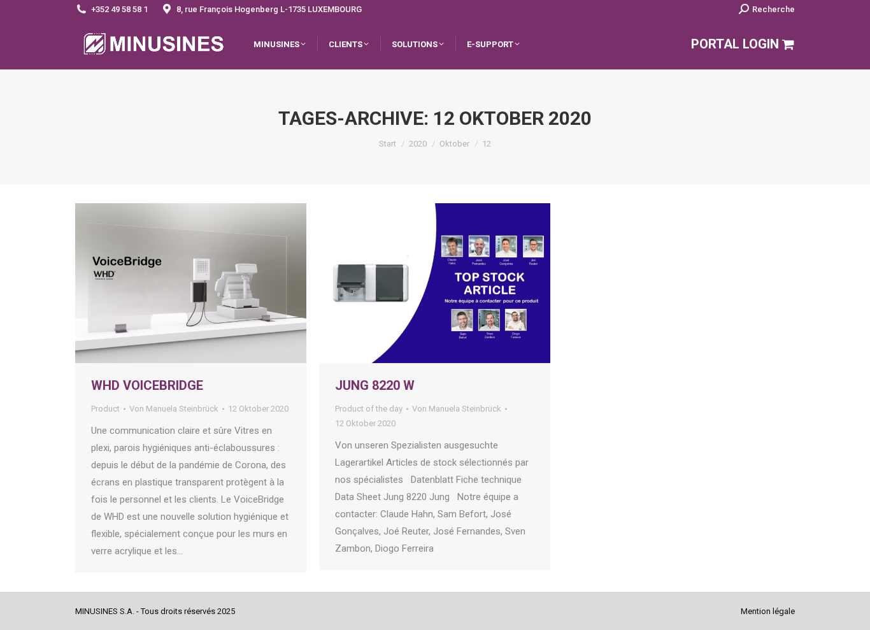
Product (105, 408)
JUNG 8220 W (375, 385)
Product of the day (369, 408)
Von (173, 408)
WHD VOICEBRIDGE (147, 385)
